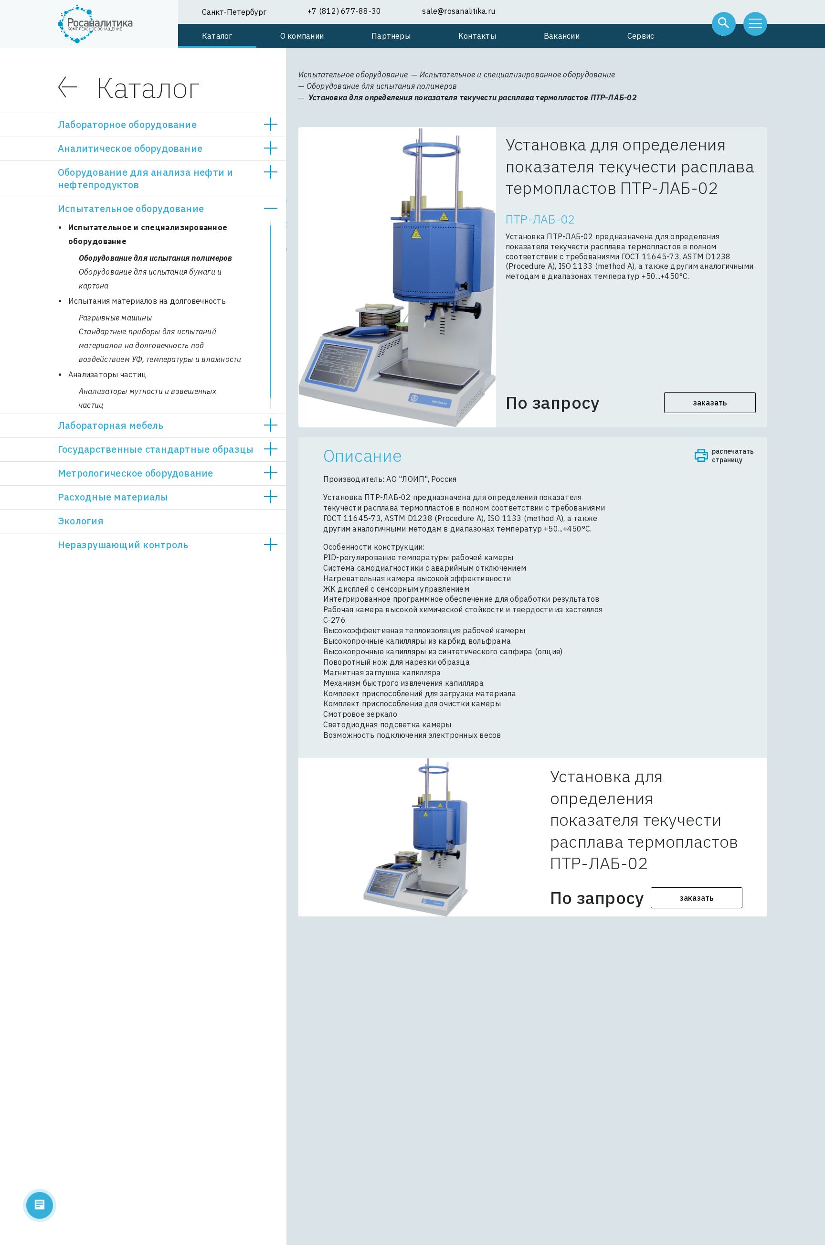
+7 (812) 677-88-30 (344, 11)
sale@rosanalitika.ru (458, 11)
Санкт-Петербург (234, 12)
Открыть (270, 125)
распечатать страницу (733, 455)
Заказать (710, 402)
